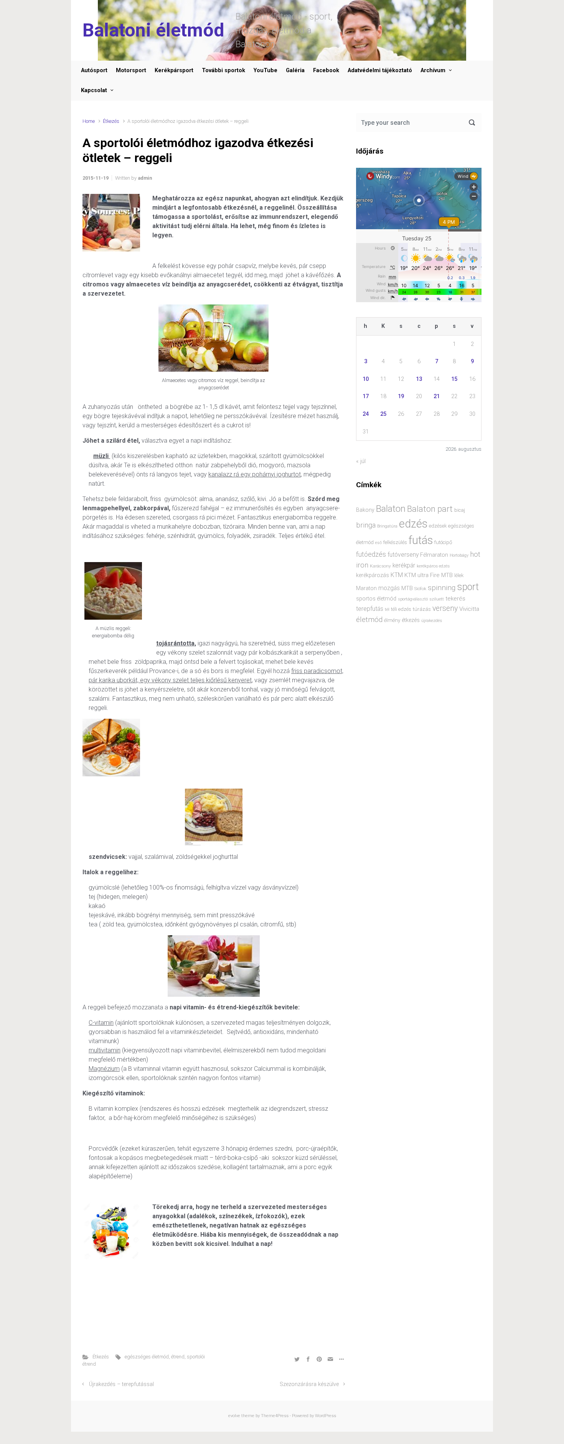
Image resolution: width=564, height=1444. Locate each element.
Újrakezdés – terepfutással (121, 1384)
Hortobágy (459, 555)
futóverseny (403, 554)
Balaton (391, 508)
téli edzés (401, 609)
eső (378, 542)
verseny (445, 608)
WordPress (325, 1415)
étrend (178, 1357)
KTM (397, 575)
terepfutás (369, 608)
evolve (234, 1415)
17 (366, 396)
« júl (361, 461)
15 (454, 379)
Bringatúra (387, 526)
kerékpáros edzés (433, 566)
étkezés (411, 620)
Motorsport (131, 70)
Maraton (366, 588)
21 (437, 396)
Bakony (365, 510)
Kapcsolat (94, 90)
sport (468, 586)
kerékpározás (372, 575)
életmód (369, 619)
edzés (413, 523)
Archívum (433, 70)
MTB (407, 588)
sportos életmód (376, 598)
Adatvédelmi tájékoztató (380, 70)
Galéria (295, 70)
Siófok (420, 588)
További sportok (223, 70)
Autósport (94, 70)
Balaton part (430, 509)
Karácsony (380, 566)
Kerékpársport (174, 70)
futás (421, 540)
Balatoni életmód (153, 30)
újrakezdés (431, 620)
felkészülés (395, 542)
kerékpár (403, 565)
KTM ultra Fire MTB (428, 575)
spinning (441, 587)
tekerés (455, 598)
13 (419, 379)
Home (88, 121)
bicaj (459, 510)
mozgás (389, 588)
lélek (458, 575)
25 (383, 414)
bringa (366, 525)
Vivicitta (469, 608)
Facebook (326, 70)
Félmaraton (434, 555)
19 (401, 396)
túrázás (422, 609)
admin (145, 178)
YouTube (265, 70)
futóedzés (371, 554)
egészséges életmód (147, 1357)
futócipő (443, 542)
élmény (392, 620)
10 (366, 379)
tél (387, 609)
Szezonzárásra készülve (309, 1384)
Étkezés (111, 121)
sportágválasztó (413, 599)
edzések (438, 526)
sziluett (436, 599)
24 (366, 414)
